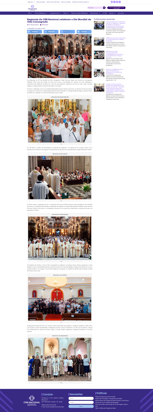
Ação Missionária (94, 13)
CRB (29, 13)
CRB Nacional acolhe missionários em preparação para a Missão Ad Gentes (116, 39)
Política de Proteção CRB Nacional (79, 13)
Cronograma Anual (54, 13)
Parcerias (111, 13)
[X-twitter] (114, 2)
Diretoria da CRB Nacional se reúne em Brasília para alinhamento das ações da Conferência (114, 71)
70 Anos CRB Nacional (40, 13)
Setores (65, 13)
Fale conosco (121, 13)
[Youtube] (117, 2)
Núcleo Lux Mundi (66, 2)
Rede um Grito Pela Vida (53, 2)
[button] (34, 31)
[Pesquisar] (104, 8)
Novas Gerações (41, 2)
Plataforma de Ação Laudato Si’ (80, 2)
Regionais (30, 2)
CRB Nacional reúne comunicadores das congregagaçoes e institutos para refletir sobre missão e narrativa (114, 54)
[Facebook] (112, 2)
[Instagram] (120, 2)
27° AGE (105, 13)
